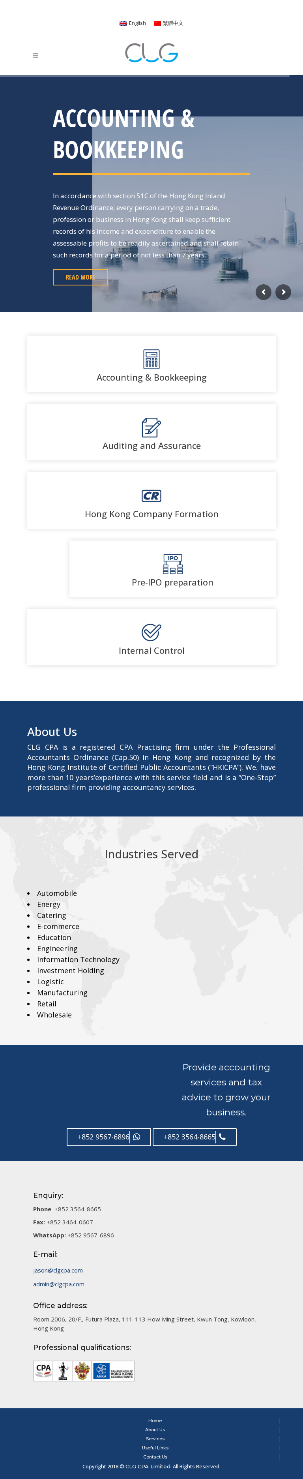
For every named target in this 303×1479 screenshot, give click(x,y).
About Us (155, 1429)
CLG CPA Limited (147, 1466)
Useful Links (155, 1448)
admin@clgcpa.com (58, 1284)
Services (155, 1438)
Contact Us (155, 1457)
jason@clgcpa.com (58, 1270)
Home (155, 1420)
